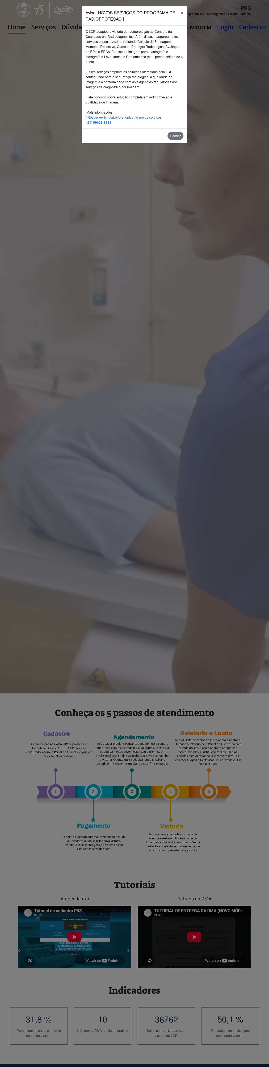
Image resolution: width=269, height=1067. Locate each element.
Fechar (175, 135)
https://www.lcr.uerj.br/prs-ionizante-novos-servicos (124, 117)
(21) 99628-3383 (98, 122)
